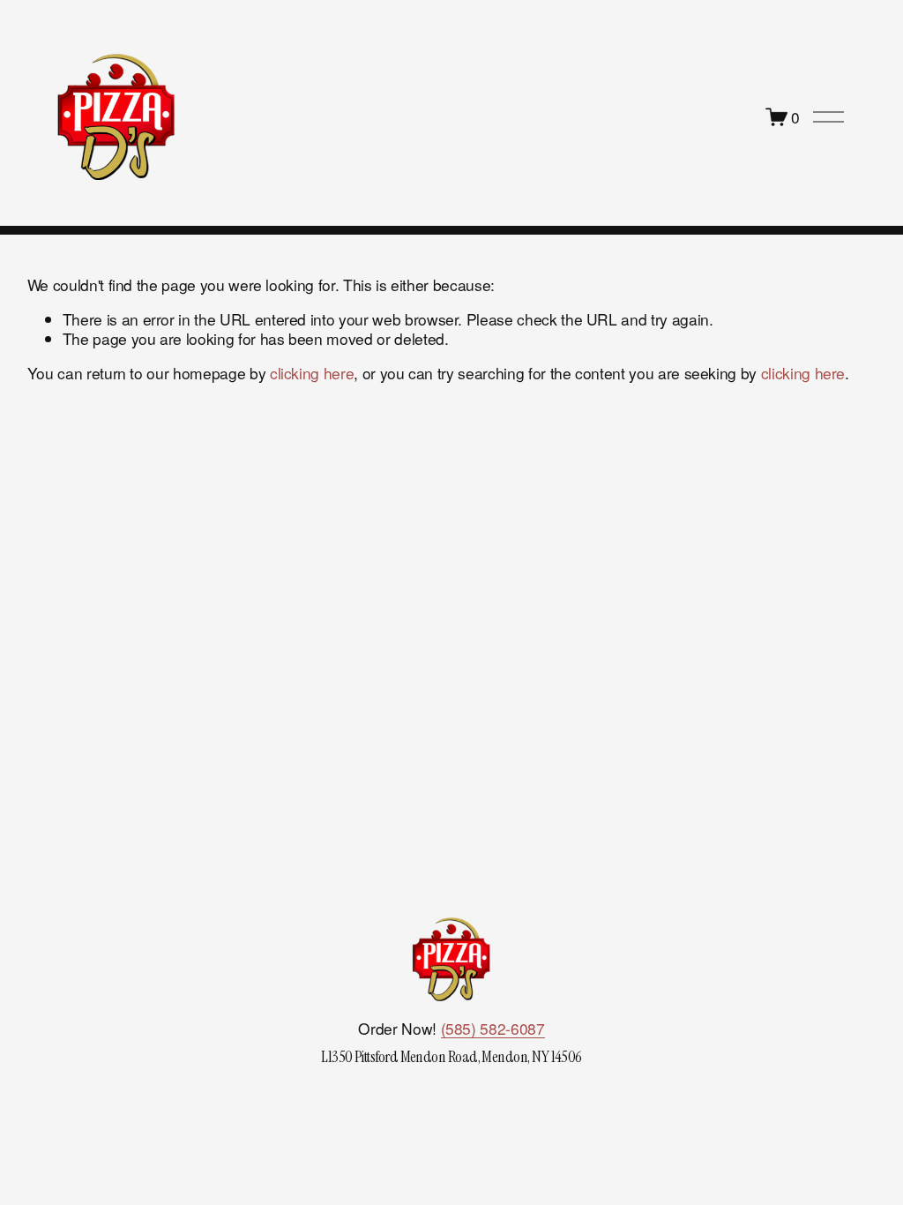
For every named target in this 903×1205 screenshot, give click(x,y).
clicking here (312, 373)
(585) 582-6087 (493, 1028)
